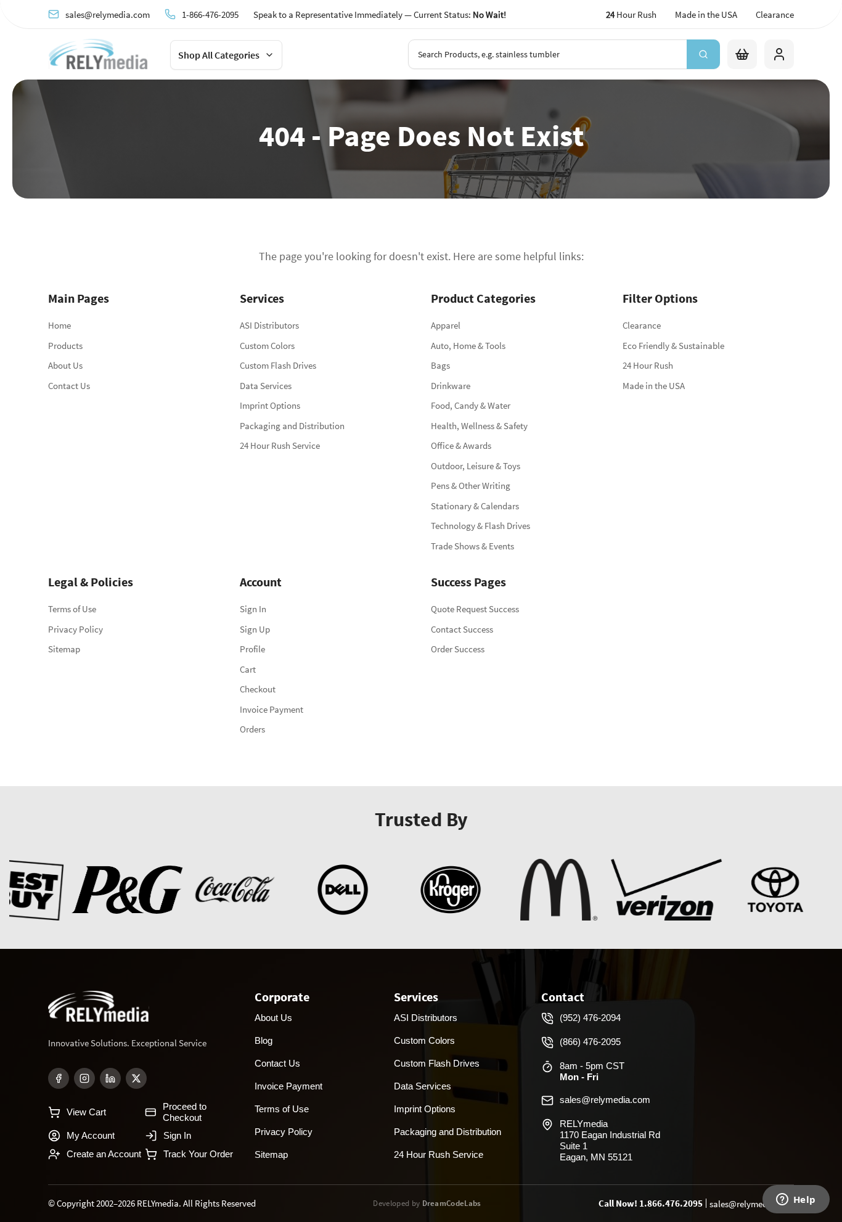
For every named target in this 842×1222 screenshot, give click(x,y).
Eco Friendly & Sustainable (673, 345)
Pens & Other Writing (470, 485)
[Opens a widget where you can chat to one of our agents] (796, 1200)
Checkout (258, 689)
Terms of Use (72, 609)
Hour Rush (631, 14)
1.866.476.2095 (671, 1203)
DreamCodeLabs (451, 1203)
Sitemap (64, 649)
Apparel (445, 325)
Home (59, 325)
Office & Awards (461, 445)
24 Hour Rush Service (280, 445)
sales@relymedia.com (107, 14)
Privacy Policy (75, 629)
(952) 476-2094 (590, 1017)
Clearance (775, 14)
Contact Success (462, 629)
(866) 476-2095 (590, 1041)
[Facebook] (58, 1078)
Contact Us (69, 386)
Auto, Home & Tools (468, 345)
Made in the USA (706, 14)
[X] (136, 1078)
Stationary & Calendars (475, 506)
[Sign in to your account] (779, 54)
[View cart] (742, 54)
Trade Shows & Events (472, 546)
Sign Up (255, 629)
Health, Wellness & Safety (479, 426)
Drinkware (450, 386)
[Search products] (703, 54)
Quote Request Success (475, 609)
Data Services (266, 386)
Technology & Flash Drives (480, 525)
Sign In (253, 609)
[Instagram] (84, 1078)
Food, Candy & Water (470, 405)
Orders (252, 729)
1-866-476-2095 (210, 14)
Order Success (457, 649)
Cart (248, 669)
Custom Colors (267, 345)
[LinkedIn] (110, 1078)
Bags (440, 365)
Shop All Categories (219, 55)
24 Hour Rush (648, 365)
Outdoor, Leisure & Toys (475, 466)
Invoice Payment (271, 709)
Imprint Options (270, 405)
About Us (65, 365)
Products (65, 345)
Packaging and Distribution (292, 426)
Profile (252, 649)
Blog (263, 1040)
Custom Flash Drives (278, 365)
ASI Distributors (269, 325)
